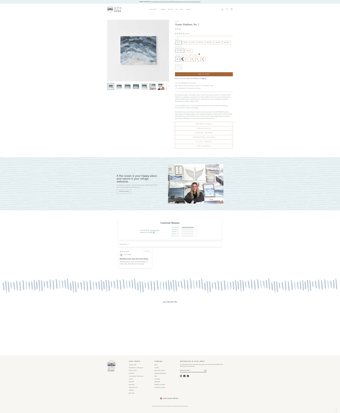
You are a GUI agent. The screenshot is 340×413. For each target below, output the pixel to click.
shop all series (133, 387)
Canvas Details (204, 128)
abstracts (131, 384)
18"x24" (209, 42)
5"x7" (178, 42)
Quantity (179, 65)
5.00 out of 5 (154, 230)
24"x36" (217, 42)
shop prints (153, 9)
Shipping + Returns (204, 133)
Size (177, 39)
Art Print (180, 50)
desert (131, 379)
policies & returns (159, 370)
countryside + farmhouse (136, 376)
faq (176, 9)
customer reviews (159, 387)
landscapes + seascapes (136, 367)
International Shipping (204, 137)
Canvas (188, 50)
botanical (131, 381)
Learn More (123, 191)
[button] (180, 34)
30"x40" (226, 42)
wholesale (157, 381)
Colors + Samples (203, 141)
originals (163, 9)
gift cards (131, 393)
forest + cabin (133, 370)
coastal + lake (132, 365)
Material (179, 47)
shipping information (160, 373)
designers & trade (159, 384)
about (181, 9)
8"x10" (186, 42)
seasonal (131, 373)
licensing (157, 379)
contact (188, 9)
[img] (124, 251)
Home (176, 21)
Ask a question (204, 146)
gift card (170, 9)
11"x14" (193, 42)
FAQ (155, 376)
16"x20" (201, 42)
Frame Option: (191, 55)
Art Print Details (204, 124)
